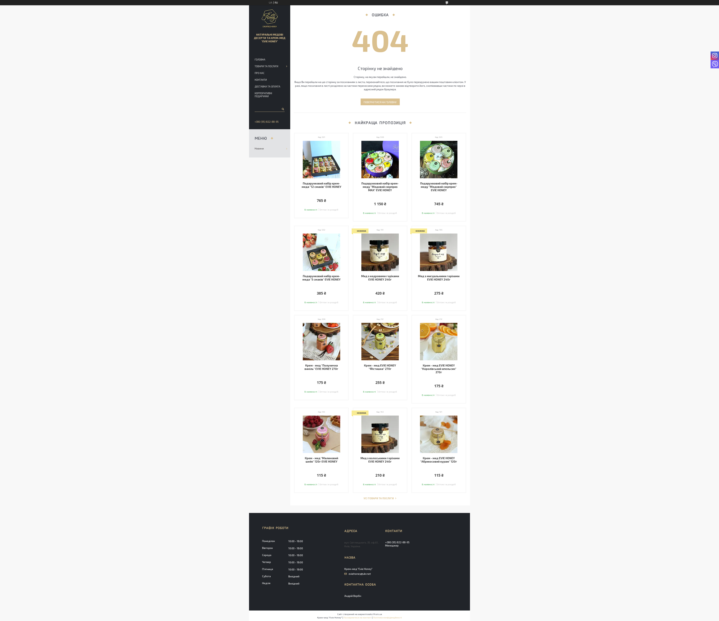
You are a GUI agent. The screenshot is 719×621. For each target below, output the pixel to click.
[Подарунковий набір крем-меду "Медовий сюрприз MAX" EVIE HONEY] (380, 159)
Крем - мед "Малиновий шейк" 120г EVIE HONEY (321, 459)
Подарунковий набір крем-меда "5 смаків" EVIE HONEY (321, 277)
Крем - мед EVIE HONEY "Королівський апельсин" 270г (438, 369)
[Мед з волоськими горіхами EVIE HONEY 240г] (380, 434)
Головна (260, 59)
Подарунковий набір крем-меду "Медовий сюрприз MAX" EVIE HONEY (380, 187)
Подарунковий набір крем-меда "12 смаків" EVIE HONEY (321, 185)
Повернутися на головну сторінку (380, 103)
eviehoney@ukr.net (360, 573)
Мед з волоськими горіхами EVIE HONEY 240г (380, 459)
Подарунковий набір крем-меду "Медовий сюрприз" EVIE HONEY (438, 187)
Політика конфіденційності (387, 617)
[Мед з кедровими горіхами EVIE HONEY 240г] (380, 252)
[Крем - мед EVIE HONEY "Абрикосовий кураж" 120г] (438, 434)
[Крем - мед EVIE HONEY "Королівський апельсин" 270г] (438, 341)
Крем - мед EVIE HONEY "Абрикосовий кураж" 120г (438, 459)
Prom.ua (377, 614)
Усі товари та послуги (379, 498)
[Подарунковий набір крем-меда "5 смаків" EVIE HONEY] (321, 252)
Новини (259, 148)
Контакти (261, 79)
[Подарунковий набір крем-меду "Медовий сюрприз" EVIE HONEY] (438, 159)
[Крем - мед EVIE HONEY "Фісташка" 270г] (380, 341)
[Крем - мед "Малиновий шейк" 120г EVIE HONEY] (321, 434)
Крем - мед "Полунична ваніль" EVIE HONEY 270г (321, 367)
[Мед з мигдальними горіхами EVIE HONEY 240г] (438, 252)
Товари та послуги (266, 66)
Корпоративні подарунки (263, 95)
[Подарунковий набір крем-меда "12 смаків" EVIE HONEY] (321, 159)
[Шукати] (283, 109)
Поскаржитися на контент (357, 617)
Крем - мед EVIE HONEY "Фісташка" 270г (380, 367)
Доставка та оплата (267, 86)
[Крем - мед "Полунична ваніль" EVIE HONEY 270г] (321, 341)
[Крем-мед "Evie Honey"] (269, 18)
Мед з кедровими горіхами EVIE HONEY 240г (380, 277)
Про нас (259, 73)
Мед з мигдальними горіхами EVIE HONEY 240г (438, 277)
